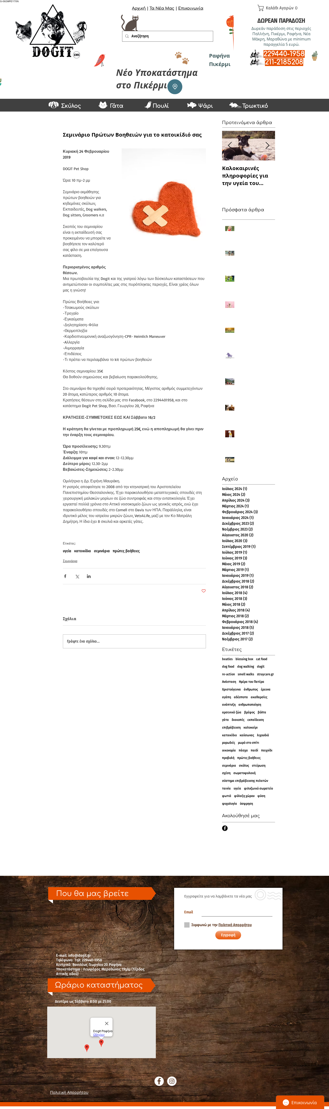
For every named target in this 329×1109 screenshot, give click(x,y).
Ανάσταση (229, 682)
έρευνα (265, 689)
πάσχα (243, 750)
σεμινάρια (102, 551)
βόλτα (262, 712)
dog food (228, 666)
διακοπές (238, 720)
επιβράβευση (231, 727)
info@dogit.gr (79, 955)
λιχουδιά (263, 735)
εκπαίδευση (255, 720)
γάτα (225, 720)
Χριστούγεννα (231, 689)
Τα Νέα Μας (162, 8)
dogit (260, 666)
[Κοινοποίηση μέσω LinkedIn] (88, 576)
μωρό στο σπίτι (248, 743)
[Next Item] (267, 145)
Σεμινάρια (70, 561)
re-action (228, 674)
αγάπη (226, 697)
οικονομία (229, 750)
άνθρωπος (251, 689)
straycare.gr (265, 674)
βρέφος (249, 712)
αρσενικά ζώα (231, 712)
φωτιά (226, 796)
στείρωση (258, 766)
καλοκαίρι (250, 727)
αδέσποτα (241, 697)
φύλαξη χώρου (244, 796)
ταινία (226, 788)
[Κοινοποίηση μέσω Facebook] (65, 576)
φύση (261, 796)
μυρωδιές (228, 743)
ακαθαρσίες (259, 697)
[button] (279, 8)
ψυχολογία (229, 804)
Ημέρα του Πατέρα (251, 682)
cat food (261, 659)
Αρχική (139, 8)
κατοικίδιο (82, 551)
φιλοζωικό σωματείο (258, 788)
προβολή (228, 758)
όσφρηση (246, 804)
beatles (227, 659)
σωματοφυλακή (244, 773)
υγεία (67, 551)
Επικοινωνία (190, 8)
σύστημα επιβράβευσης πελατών (245, 781)
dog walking (245, 666)
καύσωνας (247, 735)
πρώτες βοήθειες (126, 551)
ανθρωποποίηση (249, 705)
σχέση (226, 773)
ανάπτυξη (229, 705)
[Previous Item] (230, 145)
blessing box (244, 659)
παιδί (254, 750)
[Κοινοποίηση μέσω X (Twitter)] (77, 576)
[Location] (174, 86)
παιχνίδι (266, 750)
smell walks (246, 674)
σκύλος (244, 766)
